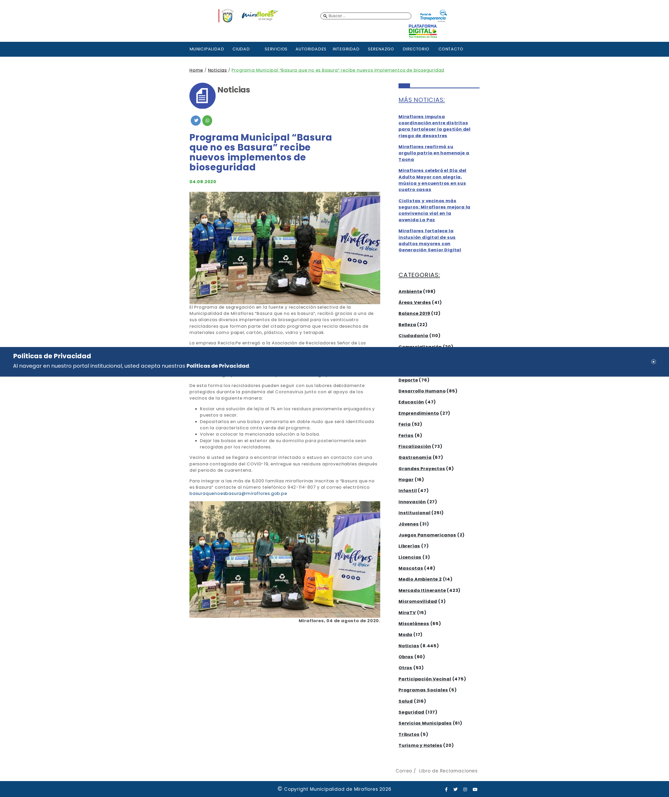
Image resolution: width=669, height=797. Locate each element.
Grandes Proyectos (422, 469)
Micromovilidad (418, 601)
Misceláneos (414, 624)
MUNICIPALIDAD (206, 49)
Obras (406, 657)
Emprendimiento (419, 413)
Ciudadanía (413, 336)
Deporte (408, 380)
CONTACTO (451, 49)
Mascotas (411, 568)
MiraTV (407, 613)
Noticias (217, 70)
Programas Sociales (423, 690)
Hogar (406, 480)
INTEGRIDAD (346, 49)
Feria (405, 424)
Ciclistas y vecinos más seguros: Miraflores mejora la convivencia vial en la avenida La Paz (434, 210)
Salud (406, 701)
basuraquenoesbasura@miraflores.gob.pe (238, 493)
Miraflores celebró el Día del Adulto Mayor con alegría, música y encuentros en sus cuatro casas (432, 180)
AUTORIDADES (311, 49)
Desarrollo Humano (422, 391)
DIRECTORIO (416, 49)
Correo (404, 771)
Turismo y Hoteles (420, 745)
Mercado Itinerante (422, 590)
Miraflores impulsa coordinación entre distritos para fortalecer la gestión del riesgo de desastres (435, 126)
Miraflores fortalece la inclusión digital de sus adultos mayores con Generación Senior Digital (430, 240)
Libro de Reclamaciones (448, 771)
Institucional (414, 513)
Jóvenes (409, 524)
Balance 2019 (414, 313)
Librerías (409, 546)
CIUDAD (241, 49)
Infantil (408, 491)
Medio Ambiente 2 (420, 579)
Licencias (410, 557)
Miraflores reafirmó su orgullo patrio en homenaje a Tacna (434, 153)
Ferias (406, 435)
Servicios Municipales (425, 723)
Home (196, 70)
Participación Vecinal (425, 679)
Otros (405, 668)
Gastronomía (415, 457)
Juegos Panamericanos (427, 535)
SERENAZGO (381, 49)
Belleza (407, 325)
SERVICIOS (276, 49)
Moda (405, 635)
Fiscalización (415, 446)
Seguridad (411, 712)
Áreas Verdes (415, 302)
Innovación (412, 502)
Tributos (409, 734)
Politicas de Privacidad (218, 365)
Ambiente (410, 291)
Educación (411, 402)
